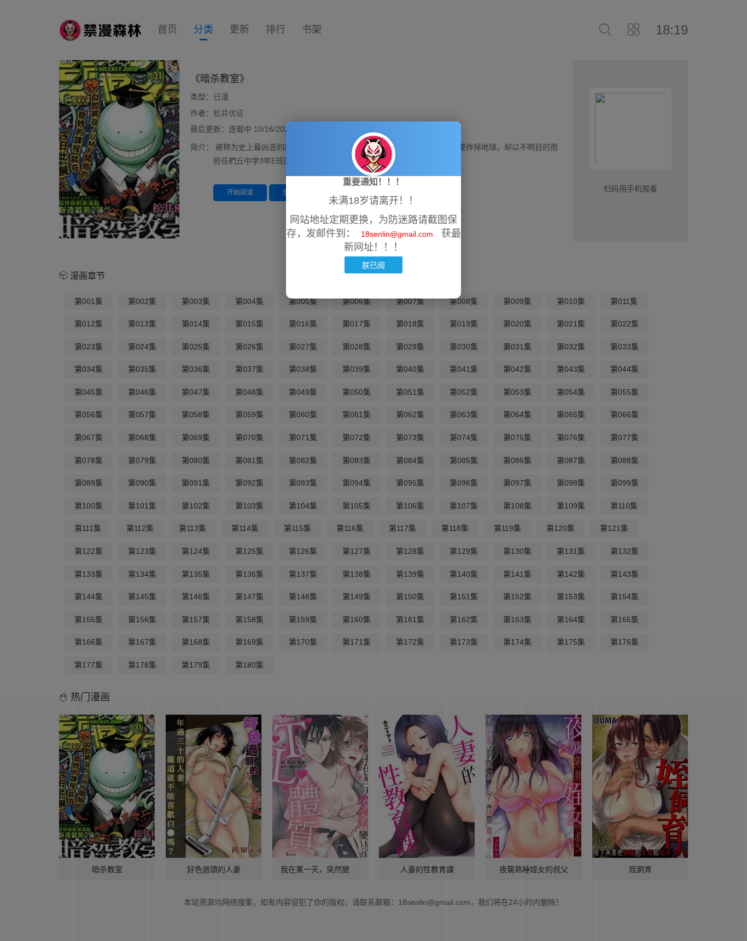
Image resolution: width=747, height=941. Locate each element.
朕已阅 (373, 265)
